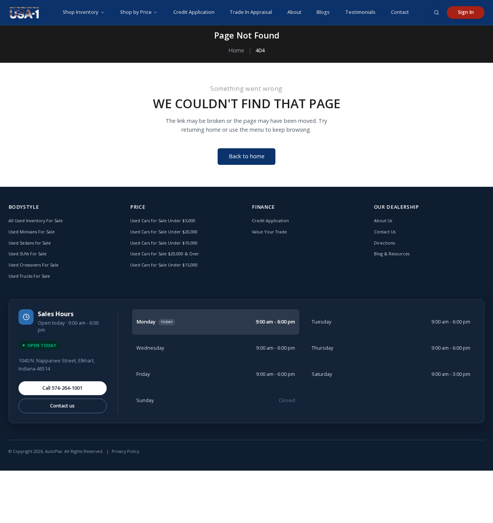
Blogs (323, 12)
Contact (400, 12)
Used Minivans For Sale (31, 232)
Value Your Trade (269, 232)
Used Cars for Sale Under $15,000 (164, 265)
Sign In (466, 12)
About (294, 12)
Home (236, 50)
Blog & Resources (391, 253)
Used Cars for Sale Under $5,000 (162, 220)
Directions (384, 243)
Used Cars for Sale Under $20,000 (164, 232)
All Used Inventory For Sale (35, 220)
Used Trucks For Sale (29, 276)
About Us (383, 220)
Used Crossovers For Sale (33, 265)
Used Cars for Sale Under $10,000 (164, 243)
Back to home (247, 156)
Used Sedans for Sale (29, 243)
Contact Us (385, 232)
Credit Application (194, 12)
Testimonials (360, 12)
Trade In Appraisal (251, 12)
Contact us (62, 405)
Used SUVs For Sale (27, 253)
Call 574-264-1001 (62, 388)
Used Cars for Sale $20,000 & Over (164, 253)
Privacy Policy (125, 451)
